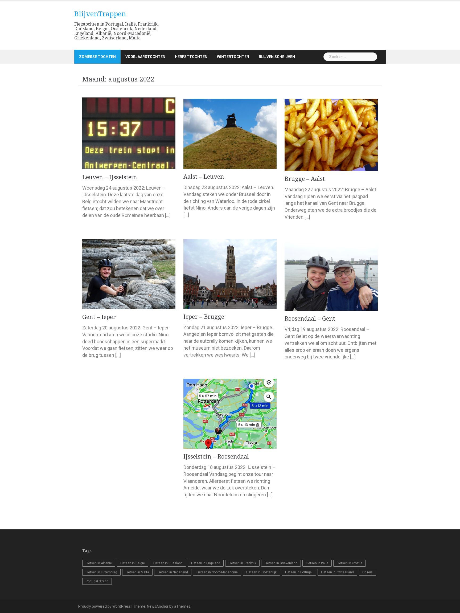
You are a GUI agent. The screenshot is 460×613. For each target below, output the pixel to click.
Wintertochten (233, 57)
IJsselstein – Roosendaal (216, 456)
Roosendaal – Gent (310, 318)
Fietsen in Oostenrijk (261, 572)
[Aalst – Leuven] (230, 133)
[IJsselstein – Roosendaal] (230, 413)
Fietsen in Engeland (205, 563)
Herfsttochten (191, 57)
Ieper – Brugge (203, 316)
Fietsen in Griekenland (281, 563)
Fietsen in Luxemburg (101, 572)
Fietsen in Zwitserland (337, 572)
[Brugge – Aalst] (331, 134)
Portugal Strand (97, 581)
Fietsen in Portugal (299, 572)
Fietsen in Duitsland (168, 563)
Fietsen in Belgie (132, 563)
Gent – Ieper (99, 317)
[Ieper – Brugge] (230, 273)
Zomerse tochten (97, 57)
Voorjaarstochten (145, 57)
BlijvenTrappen (100, 14)
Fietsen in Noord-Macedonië (217, 572)
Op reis (367, 572)
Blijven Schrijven (277, 57)
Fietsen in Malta (137, 572)
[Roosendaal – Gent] (331, 275)
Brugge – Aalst (305, 178)
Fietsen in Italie (317, 563)
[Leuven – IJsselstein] (128, 133)
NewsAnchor (158, 606)
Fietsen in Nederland (173, 572)
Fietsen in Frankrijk (242, 563)
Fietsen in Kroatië (349, 563)
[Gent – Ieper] (128, 274)
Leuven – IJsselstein (109, 177)
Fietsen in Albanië (99, 563)
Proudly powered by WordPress (104, 606)
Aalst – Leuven (203, 176)
